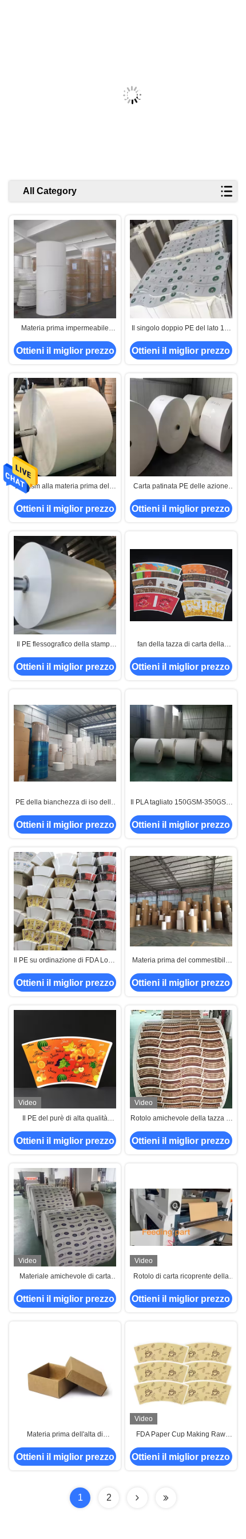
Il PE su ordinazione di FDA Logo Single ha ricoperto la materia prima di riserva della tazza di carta (65, 960)
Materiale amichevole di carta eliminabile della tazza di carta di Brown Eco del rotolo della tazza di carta (65, 1276)
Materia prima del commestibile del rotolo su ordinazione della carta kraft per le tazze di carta (180, 960)
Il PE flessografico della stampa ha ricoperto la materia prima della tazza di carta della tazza (65, 644)
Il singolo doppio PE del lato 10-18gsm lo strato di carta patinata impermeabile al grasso (181, 328)
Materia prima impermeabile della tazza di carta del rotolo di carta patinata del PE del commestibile (65, 328)
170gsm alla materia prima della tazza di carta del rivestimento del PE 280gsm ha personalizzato (65, 486)
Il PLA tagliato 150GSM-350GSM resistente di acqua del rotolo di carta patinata (181, 802)
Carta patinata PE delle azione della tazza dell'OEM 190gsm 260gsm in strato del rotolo (180, 486)
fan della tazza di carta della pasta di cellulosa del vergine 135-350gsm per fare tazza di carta (181, 644)
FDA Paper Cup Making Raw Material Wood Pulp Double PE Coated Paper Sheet (181, 1434)
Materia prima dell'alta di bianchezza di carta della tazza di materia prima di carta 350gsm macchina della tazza (65, 1434)
